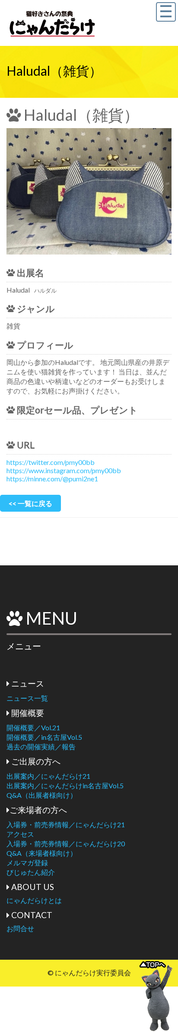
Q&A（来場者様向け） (41, 853)
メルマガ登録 (27, 862)
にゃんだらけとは (34, 900)
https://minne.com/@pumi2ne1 (52, 478)
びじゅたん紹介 (30, 872)
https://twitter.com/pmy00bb (50, 462)
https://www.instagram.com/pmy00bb (63, 470)
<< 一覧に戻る (30, 503)
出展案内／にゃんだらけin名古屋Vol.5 (65, 785)
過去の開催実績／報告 (41, 746)
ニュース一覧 (27, 698)
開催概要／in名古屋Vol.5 (44, 737)
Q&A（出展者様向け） (41, 795)
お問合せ (20, 928)
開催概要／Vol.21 (33, 727)
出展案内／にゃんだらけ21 (48, 776)
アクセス (20, 834)
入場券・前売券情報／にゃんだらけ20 (65, 843)
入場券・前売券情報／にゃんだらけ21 (65, 824)
